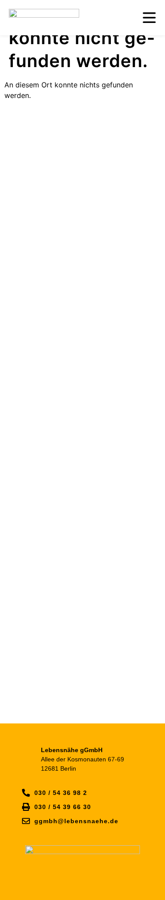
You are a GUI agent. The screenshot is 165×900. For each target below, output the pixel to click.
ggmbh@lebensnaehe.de (76, 821)
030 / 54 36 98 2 (60, 792)
